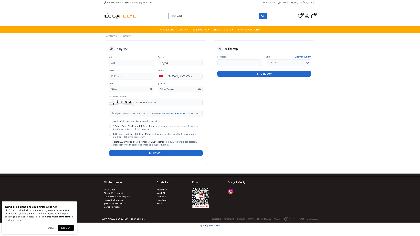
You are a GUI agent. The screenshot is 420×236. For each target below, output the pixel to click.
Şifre (111, 83)
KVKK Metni (109, 189)
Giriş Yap (161, 196)
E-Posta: (221, 56)
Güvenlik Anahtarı (118, 96)
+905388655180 (114, 2)
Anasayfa (111, 36)
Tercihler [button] (50, 227)
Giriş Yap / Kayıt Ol (302, 2)
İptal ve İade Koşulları (115, 203)
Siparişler (270, 2)
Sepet (160, 203)
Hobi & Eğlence (222, 29)
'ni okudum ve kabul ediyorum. (139, 121)
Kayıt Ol (161, 193)
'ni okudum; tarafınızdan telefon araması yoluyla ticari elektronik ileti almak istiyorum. (155, 143)
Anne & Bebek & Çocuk (172, 29)
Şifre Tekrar (163, 83)
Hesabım (126, 36)
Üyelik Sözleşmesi (122, 121)
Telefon (161, 70)
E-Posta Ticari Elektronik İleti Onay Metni (134, 126)
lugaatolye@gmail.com (140, 2)
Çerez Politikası (112, 206)
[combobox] (164, 76)
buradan (179, 113)
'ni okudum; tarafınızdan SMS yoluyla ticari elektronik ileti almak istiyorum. (154, 135)
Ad (110, 57)
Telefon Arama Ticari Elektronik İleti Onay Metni (138, 141)
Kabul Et (65, 227)
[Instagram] (314, 2)
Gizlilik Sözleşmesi (113, 193)
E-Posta (113, 70)
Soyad (161, 57)
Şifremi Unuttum (303, 56)
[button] (313, 16)
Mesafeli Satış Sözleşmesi (117, 196)
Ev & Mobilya (200, 29)
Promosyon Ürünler (249, 29)
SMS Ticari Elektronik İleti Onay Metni (132, 134)
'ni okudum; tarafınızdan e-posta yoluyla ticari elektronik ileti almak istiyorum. (156, 128)
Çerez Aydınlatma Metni (58, 216)
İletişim (284, 2)
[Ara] (263, 16)
